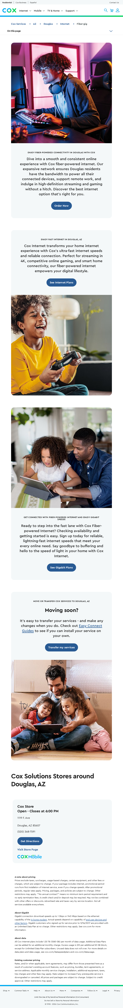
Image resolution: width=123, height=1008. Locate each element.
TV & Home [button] (53, 11)
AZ (34, 24)
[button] (106, 10)
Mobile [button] (37, 11)
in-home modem (39, 920)
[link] (61, 206)
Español (33, 2)
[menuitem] (25, 11)
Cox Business (21, 2)
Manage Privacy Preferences (61, 1001)
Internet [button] (23, 11)
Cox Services (18, 24)
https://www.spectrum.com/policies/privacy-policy (27, 992)
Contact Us (114, 2)
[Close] (119, 977)
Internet (64, 24)
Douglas (48, 24)
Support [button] (70, 11)
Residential (7, 2)
